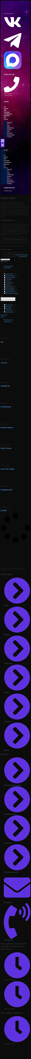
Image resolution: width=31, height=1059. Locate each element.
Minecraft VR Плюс (9, 124)
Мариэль (8, 306)
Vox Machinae (6, 407)
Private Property (7, 427)
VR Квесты (6, 156)
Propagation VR (6, 490)
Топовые (8, 279)
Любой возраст (10, 275)
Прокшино (9, 310)
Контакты (7, 115)
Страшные (9, 283)
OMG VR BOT (23, 256)
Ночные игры (9, 130)
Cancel (3, 317)
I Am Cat (4, 363)
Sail (2, 342)
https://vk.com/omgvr (21, 254)
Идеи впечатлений (12, 293)
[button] (2, 143)
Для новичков (10, 290)
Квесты (8, 284)
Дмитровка (9, 312)
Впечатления (10, 288)
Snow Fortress (6, 448)
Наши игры (9, 274)
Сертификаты (8, 113)
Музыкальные (10, 277)
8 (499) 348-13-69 (8, 940)
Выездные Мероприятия (10, 134)
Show (4, 315)
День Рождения (6, 159)
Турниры (9, 136)
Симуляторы (10, 286)
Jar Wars (4, 510)
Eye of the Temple (7, 469)
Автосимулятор (10, 291)
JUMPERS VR (5, 386)
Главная (6, 101)
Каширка (8, 308)
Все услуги (6, 166)
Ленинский (9, 305)
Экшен (8, 281)
